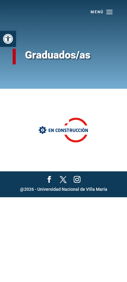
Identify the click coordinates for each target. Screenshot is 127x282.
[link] (8, 39)
